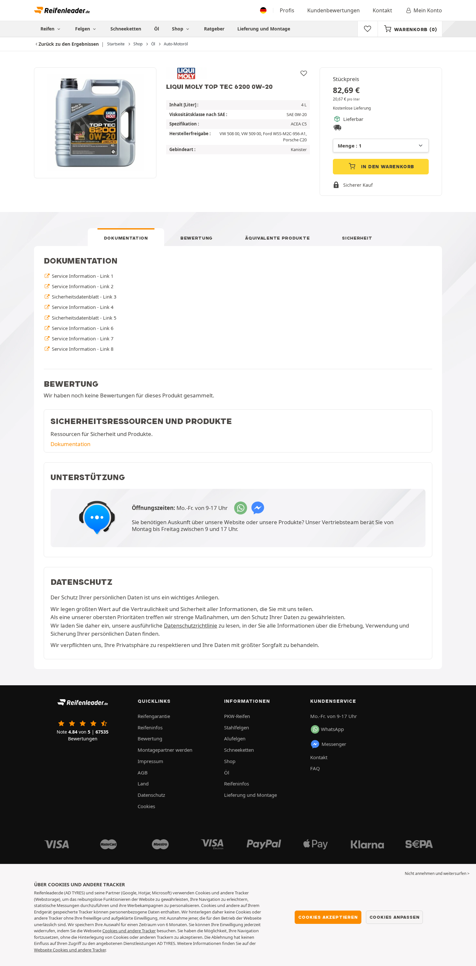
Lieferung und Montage (263, 29)
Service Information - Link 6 (82, 328)
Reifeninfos (150, 727)
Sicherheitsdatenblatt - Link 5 (83, 317)
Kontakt (382, 10)
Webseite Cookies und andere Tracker (70, 950)
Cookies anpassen (394, 917)
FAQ (315, 768)
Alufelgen (234, 738)
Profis (287, 10)
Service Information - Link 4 (82, 307)
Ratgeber (214, 29)
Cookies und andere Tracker (129, 931)
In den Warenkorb (387, 167)
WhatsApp (332, 729)
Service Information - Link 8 (82, 349)
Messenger (334, 744)
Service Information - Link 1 (82, 276)
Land (143, 783)
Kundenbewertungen (333, 10)
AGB (143, 772)
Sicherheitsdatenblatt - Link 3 (83, 296)
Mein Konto (428, 10)
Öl (156, 29)
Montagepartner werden (165, 750)
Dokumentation (126, 238)
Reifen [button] (48, 29)
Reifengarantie (154, 716)
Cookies (146, 806)
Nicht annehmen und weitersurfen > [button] (437, 873)
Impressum (150, 761)
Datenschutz (151, 795)
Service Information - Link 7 (82, 338)
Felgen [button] (83, 29)
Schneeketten (125, 29)
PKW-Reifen (237, 716)
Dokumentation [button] (70, 444)
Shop (178, 29)
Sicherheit (357, 238)
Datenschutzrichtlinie (190, 625)
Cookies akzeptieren (327, 917)
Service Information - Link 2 (82, 286)
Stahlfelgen (236, 727)
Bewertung (196, 238)
